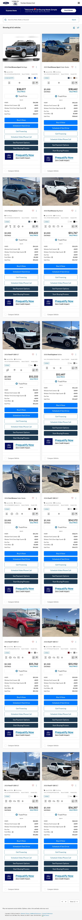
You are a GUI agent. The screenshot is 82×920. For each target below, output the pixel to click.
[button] (38, 47)
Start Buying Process (21, 148)
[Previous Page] (62, 901)
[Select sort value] (77, 27)
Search (74, 19)
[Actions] (36, 67)
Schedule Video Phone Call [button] (21, 137)
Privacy (27, 913)
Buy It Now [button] (21, 120)
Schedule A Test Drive (21, 126)
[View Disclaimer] (19, 83)
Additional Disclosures (35, 913)
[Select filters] (74, 27)
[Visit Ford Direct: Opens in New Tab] (46, 915)
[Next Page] (66, 901)
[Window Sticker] (36, 82)
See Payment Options (21, 142)
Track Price (22, 96)
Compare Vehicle (13, 171)
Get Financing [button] (21, 131)
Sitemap (23, 913)
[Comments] (33, 82)
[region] (21, 109)
